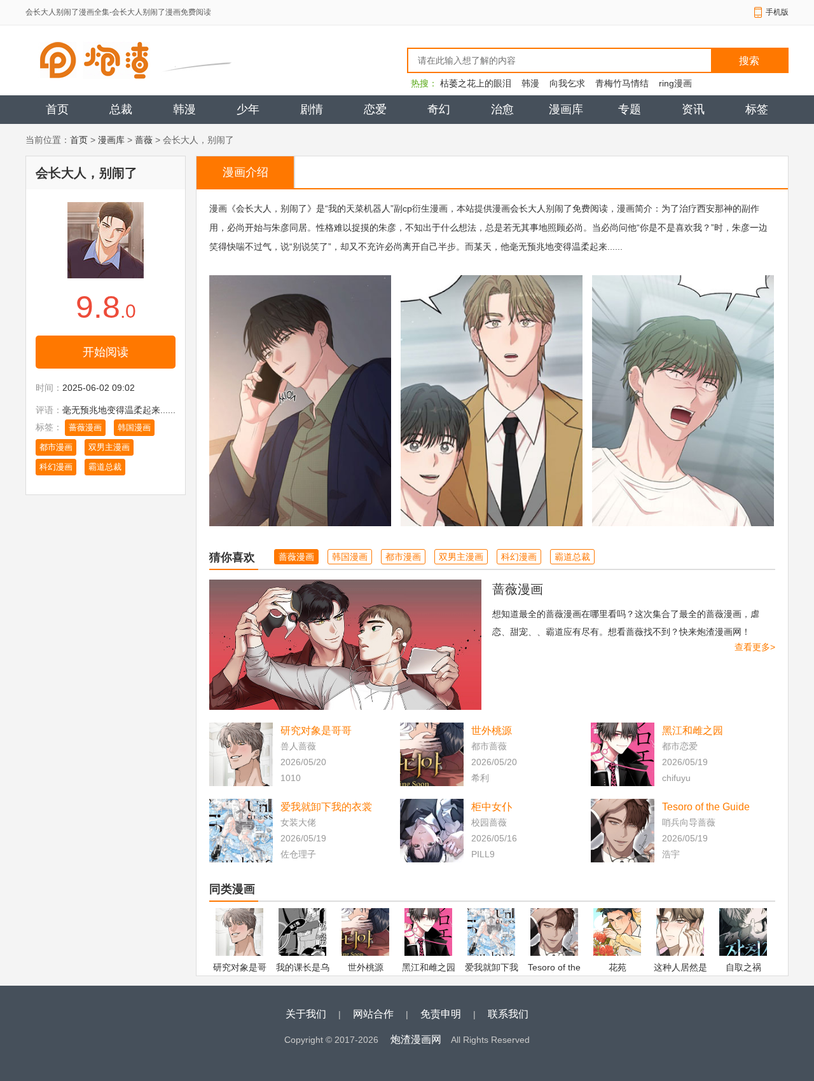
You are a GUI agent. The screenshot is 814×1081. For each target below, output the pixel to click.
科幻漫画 (55, 467)
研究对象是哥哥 (316, 730)
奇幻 (438, 109)
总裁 (120, 109)
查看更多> (755, 647)
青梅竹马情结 (622, 83)
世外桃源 (491, 730)
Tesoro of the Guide (706, 806)
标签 (756, 109)
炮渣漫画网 (415, 1039)
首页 (57, 109)
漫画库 (566, 109)
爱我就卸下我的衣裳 (326, 806)
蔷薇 (144, 140)
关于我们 (306, 1014)
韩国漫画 (134, 427)
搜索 (749, 60)
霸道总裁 (104, 467)
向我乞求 (567, 83)
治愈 (502, 109)
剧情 (311, 109)
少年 (248, 109)
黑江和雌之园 (692, 730)
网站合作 (373, 1014)
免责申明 (440, 1014)
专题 (629, 109)
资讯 (693, 109)
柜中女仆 (491, 806)
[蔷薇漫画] (345, 645)
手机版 (777, 12)
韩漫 (530, 83)
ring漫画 (675, 83)
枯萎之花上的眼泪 (475, 83)
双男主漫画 (109, 447)
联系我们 (508, 1014)
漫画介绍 (245, 172)
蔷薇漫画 (85, 427)
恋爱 (375, 109)
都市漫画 (55, 447)
